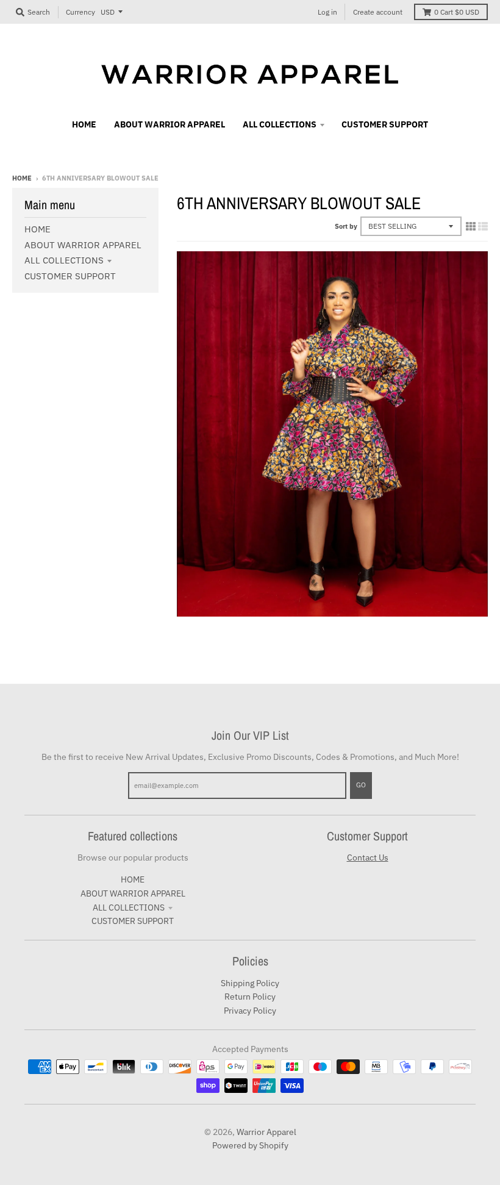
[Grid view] (471, 226)
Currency (80, 11)
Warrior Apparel (266, 1131)
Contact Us (367, 857)
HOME (37, 229)
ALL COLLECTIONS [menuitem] (279, 124)
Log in (327, 11)
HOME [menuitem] (84, 124)
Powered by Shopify (250, 1145)
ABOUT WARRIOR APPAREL (82, 245)
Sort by (346, 226)
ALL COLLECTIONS (64, 260)
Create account (377, 11)
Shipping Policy (250, 983)
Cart (456, 11)
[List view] (483, 226)
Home (22, 178)
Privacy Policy (250, 1010)
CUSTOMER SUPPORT (70, 276)
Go (361, 785)
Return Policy (250, 996)
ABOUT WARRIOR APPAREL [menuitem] (169, 124)
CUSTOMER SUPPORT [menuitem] (384, 124)
